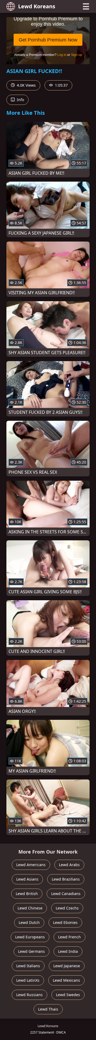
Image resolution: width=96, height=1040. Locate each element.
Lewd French (69, 936)
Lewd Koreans (36, 6)
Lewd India (68, 951)
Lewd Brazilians (66, 879)
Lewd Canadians (66, 893)
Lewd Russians (29, 994)
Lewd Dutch (29, 922)
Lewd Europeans (30, 936)
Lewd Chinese (30, 908)
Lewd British (27, 893)
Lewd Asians (27, 879)
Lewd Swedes (68, 994)
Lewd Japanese (66, 965)
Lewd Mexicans (66, 980)
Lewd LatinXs (27, 980)
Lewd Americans (31, 864)
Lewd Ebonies (65, 922)
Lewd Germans (31, 951)
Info (20, 99)
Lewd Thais (48, 1009)
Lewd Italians (28, 965)
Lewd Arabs (69, 864)
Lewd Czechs (67, 908)
